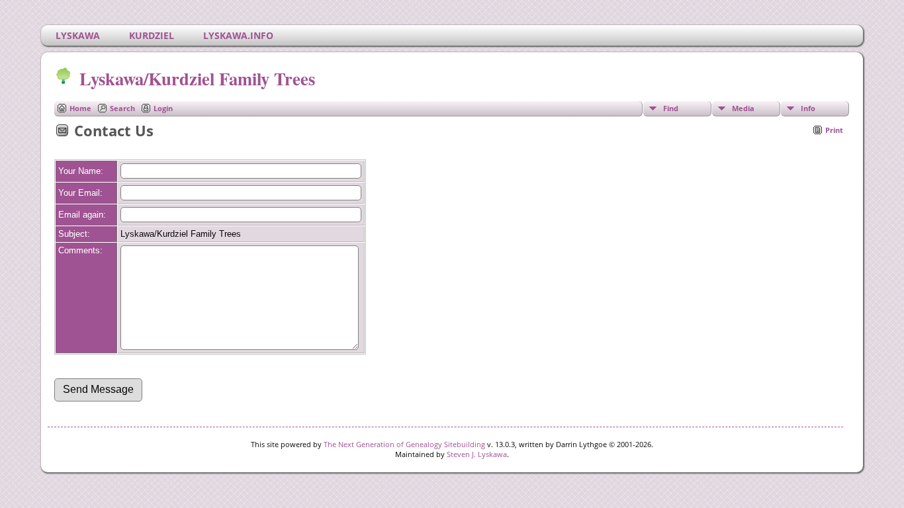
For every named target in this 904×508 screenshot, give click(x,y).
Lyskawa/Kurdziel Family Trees (197, 78)
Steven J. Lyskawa (477, 454)
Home (80, 108)
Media (743, 108)
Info (808, 108)
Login (163, 108)
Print (834, 130)
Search (122, 108)
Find (670, 108)
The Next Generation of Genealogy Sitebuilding (404, 444)
